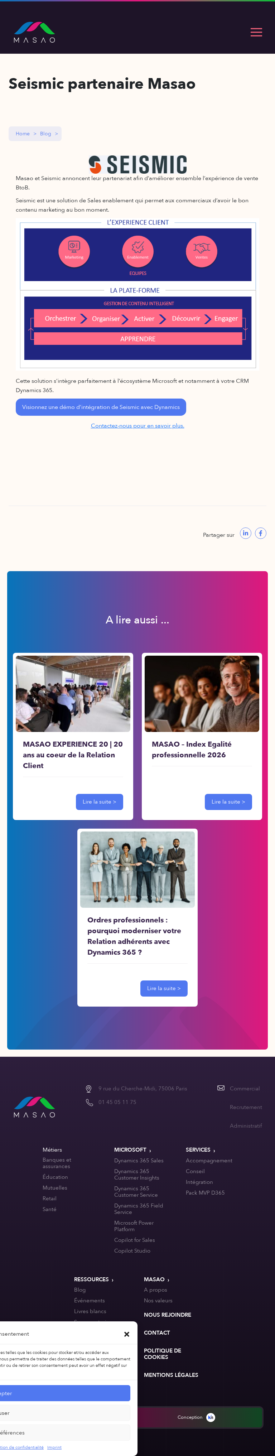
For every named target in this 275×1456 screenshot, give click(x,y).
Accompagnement (209, 1160)
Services (198, 1149)
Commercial (245, 1088)
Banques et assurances (57, 1163)
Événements (89, 1300)
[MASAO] (34, 32)
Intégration (199, 1182)
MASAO (154, 1279)
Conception (190, 1417)
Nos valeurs (158, 1300)
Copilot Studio (132, 1250)
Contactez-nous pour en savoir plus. (137, 426)
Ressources (91, 1279)
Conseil (195, 1171)
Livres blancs (90, 1311)
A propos (155, 1289)
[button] (126, 1333)
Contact (157, 1332)
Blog (45, 133)
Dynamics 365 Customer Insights (136, 1174)
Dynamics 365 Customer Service (136, 1192)
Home (23, 133)
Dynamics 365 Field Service (138, 1209)
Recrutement (246, 1107)
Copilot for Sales (134, 1240)
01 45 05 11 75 (117, 1102)
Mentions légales (171, 1375)
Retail (50, 1198)
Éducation (55, 1177)
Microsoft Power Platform (134, 1226)
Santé (50, 1209)
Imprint (54, 1447)
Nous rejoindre (167, 1314)
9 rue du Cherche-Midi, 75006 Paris (142, 1088)
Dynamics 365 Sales (139, 1160)
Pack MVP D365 (205, 1192)
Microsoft (130, 1149)
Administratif (246, 1126)
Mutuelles (55, 1187)
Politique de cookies (162, 1354)
